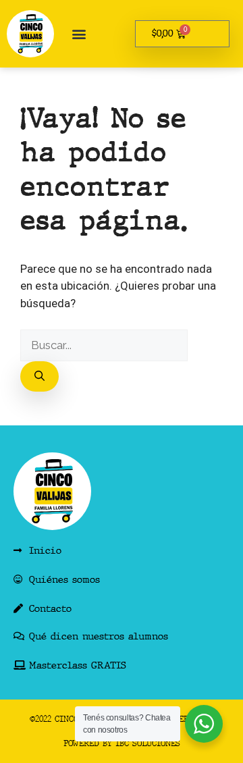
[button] (79, 34)
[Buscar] (39, 376)
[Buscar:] (104, 345)
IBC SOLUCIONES (147, 743)
